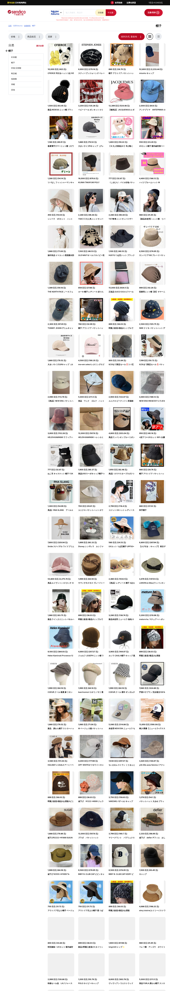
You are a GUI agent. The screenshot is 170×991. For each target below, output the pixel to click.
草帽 (13, 84)
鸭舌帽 (14, 73)
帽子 (13, 62)
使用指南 (118, 2)
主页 (10, 26)
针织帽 (14, 57)
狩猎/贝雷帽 (16, 68)
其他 (13, 90)
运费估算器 (131, 2)
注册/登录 (152, 12)
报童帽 (14, 79)
